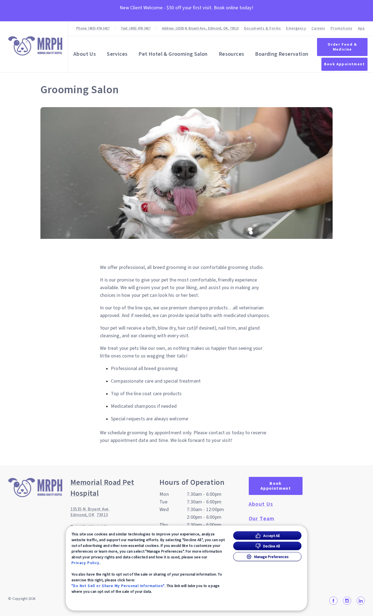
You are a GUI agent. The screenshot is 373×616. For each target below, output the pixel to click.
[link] (35, 46)
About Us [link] (261, 504)
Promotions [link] (342, 28)
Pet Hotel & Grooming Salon (173, 54)
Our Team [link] (262, 518)
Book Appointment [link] (344, 64)
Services (117, 54)
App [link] (361, 28)
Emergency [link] (296, 28)
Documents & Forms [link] (262, 28)
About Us (84, 54)
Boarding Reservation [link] (281, 54)
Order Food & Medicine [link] (342, 47)
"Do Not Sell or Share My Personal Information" (118, 585)
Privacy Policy (86, 562)
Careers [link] (318, 28)
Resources (231, 54)
